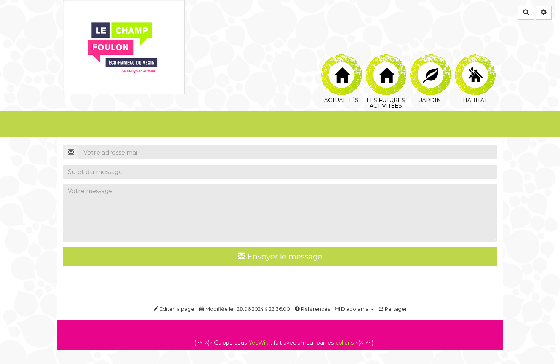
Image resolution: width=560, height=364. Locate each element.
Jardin (430, 59)
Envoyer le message (283, 256)
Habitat (475, 59)
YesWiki (259, 343)
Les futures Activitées (385, 59)
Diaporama (355, 309)
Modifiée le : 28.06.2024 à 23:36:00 (247, 309)
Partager (395, 309)
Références (315, 309)
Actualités (341, 59)
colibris (345, 343)
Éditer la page (176, 309)
